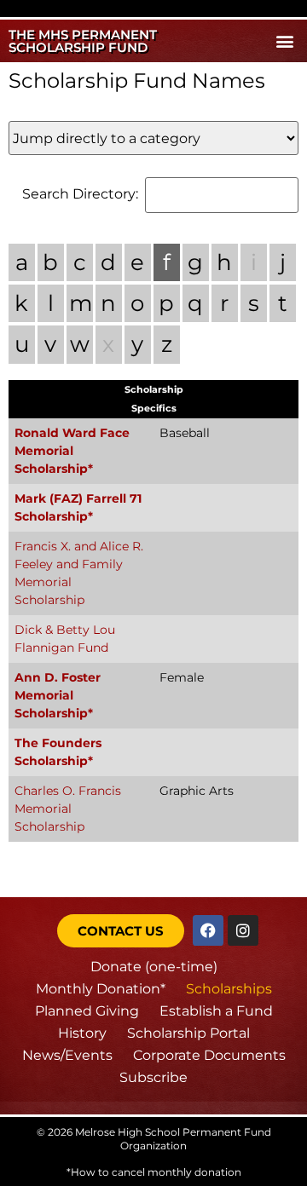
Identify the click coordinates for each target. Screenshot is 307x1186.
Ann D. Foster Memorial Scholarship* (57, 695)
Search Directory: (80, 194)
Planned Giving (87, 1011)
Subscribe (153, 1077)
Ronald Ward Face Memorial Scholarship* (72, 450)
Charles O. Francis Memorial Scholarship (67, 808)
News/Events (67, 1055)
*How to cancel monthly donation (154, 1172)
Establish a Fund (216, 1011)
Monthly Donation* (100, 989)
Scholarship (154, 389)
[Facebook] (208, 930)
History (82, 1033)
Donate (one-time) (153, 967)
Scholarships (229, 989)
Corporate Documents (209, 1055)
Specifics (154, 408)
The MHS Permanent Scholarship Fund (83, 40)
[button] (284, 41)
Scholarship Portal (188, 1033)
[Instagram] (243, 930)
